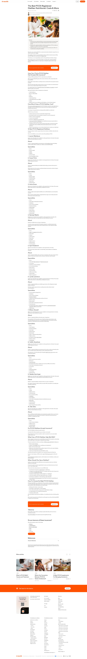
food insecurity (38, 478)
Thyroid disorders (32, 362)
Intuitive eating (31, 207)
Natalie (29, 376)
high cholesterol (36, 261)
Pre (29, 156)
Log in (77, 1)
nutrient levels (41, 469)
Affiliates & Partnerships (62, 609)
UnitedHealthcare (32, 525)
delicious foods (50, 143)
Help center (60, 599)
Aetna (30, 528)
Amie (29, 186)
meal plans (38, 116)
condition (31, 54)
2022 (37, 53)
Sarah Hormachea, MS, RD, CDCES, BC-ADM (44, 12)
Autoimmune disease (32, 369)
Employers (60, 605)
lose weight (35, 445)
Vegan (30, 232)
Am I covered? (46, 598)
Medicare (31, 524)
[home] (5, 1)
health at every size (49, 352)
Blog (59, 598)
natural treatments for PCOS (33, 456)
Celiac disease (38, 337)
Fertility (30, 151)
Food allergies (31, 340)
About (59, 608)
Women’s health (32, 176)
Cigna (30, 529)
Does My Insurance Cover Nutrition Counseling (46, 87)
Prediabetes (31, 396)
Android (45, 607)
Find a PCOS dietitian (31, 514)
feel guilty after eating (38, 472)
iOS (44, 605)
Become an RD (60, 604)
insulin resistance (35, 443)
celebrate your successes (38, 119)
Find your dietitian (47, 599)
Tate (28, 408)
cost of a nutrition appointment (34, 106)
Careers (59, 602)
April (29, 247)
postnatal (33, 156)
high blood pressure (44, 261)
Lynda (29, 278)
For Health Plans (61, 606)
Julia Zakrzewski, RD (36, 14)
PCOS (39, 57)
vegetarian (35, 232)
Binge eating (31, 400)
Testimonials (60, 601)
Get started (82, 1)
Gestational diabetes (32, 296)
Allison (29, 311)
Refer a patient (46, 601)
